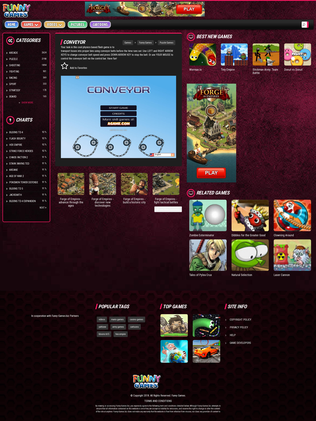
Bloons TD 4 (16, 132)
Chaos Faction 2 (18, 157)
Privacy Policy (239, 327)
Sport (12, 84)
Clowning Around (284, 235)
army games (118, 327)
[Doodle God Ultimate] (174, 351)
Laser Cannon (282, 275)
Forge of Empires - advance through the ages (71, 202)
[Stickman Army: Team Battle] (266, 54)
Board (12, 96)
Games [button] (28, 24)
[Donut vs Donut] (297, 54)
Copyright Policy (240, 319)
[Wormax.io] (202, 54)
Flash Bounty (17, 138)
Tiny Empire (228, 69)
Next (42, 207)
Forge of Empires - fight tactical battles (166, 200)
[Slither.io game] (206, 325)
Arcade (13, 52)
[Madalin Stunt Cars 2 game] (206, 351)
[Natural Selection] (250, 255)
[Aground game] (174, 325)
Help (233, 335)
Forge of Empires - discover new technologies (103, 202)
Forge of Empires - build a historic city (134, 200)
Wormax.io (195, 69)
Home (11, 24)
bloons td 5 (104, 334)
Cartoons (100, 24)
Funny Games (145, 42)
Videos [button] (52, 24)
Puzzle (13, 59)
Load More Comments (169, 209)
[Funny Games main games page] (209, 381)
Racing (13, 77)
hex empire (121, 334)
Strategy (14, 90)
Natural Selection (242, 275)
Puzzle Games (166, 42)
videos (102, 319)
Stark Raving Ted (19, 163)
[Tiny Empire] (234, 54)
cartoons (134, 327)
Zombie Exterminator (201, 235)
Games (128, 42)
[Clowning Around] (292, 215)
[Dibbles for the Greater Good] (250, 215)
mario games (117, 319)
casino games (136, 319)
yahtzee (102, 327)
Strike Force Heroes (21, 151)
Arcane (13, 169)
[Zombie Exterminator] (208, 215)
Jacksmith (15, 194)
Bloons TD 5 (16, 188)
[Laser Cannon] (292, 255)
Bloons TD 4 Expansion (22, 201)
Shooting (14, 65)
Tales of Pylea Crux (200, 275)
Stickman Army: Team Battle (265, 71)
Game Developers (240, 342)
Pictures (77, 24)
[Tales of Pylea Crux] (208, 255)
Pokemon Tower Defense (23, 182)
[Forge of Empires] (71, 184)
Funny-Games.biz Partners (65, 315)
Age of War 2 (16, 176)
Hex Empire (15, 144)
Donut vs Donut (293, 69)
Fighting (14, 71)
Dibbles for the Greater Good (248, 235)
